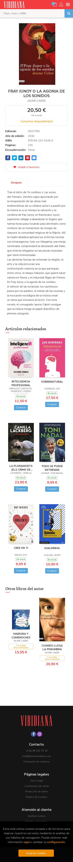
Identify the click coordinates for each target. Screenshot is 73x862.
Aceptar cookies (36, 853)
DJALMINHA (52, 548)
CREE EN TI (21, 548)
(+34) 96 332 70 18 (36, 750)
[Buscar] (68, 13)
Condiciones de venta (36, 786)
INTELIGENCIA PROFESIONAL (21, 383)
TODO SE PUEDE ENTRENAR (52, 467)
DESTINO (34, 131)
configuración (56, 842)
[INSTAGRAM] (39, 734)
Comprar (21, 407)
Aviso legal (36, 780)
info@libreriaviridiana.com (36, 756)
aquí (27, 842)
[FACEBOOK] (33, 734)
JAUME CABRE (36, 101)
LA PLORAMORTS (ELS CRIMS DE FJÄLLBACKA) (21, 467)
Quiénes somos (36, 816)
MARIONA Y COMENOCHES (21, 635)
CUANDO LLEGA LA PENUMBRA (52, 647)
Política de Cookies (36, 797)
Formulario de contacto (37, 761)
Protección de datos (36, 791)
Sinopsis (16, 182)
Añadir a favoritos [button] (28, 167)
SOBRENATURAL (52, 382)
